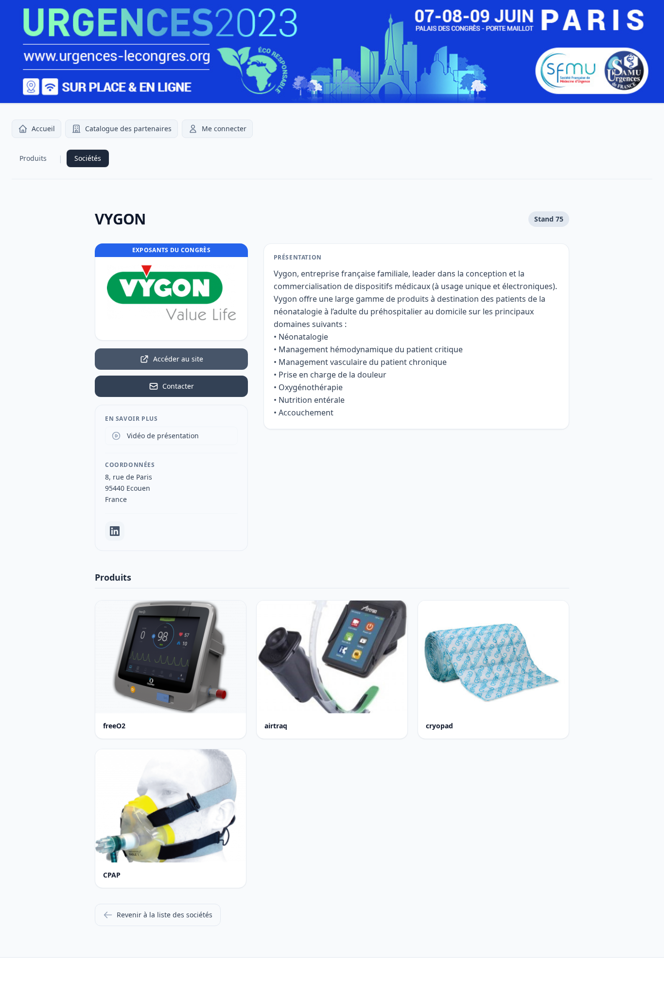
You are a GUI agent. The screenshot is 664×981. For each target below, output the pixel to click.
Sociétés (87, 158)
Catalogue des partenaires (128, 128)
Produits (33, 158)
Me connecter (224, 128)
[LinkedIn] (114, 531)
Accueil (43, 128)
